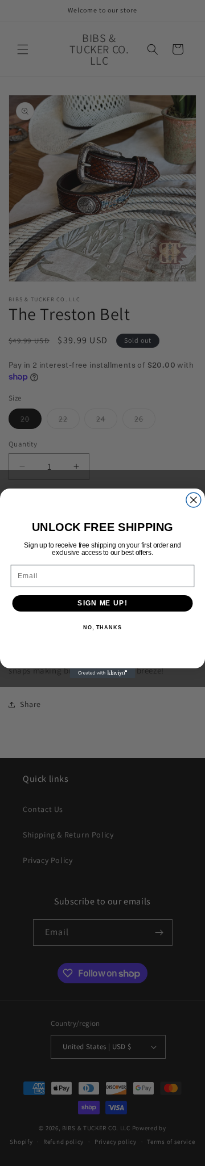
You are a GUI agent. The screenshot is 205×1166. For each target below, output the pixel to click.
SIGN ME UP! (102, 602)
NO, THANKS (102, 627)
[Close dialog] (193, 500)
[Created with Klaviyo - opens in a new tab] (102, 672)
